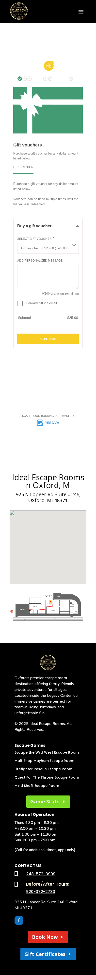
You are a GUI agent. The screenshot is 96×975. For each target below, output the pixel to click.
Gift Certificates (44, 954)
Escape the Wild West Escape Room (47, 752)
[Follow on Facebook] (19, 920)
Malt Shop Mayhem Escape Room (44, 760)
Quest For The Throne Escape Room (47, 777)
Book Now (45, 937)
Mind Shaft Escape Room (37, 785)
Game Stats (45, 801)
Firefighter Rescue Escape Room (43, 769)
